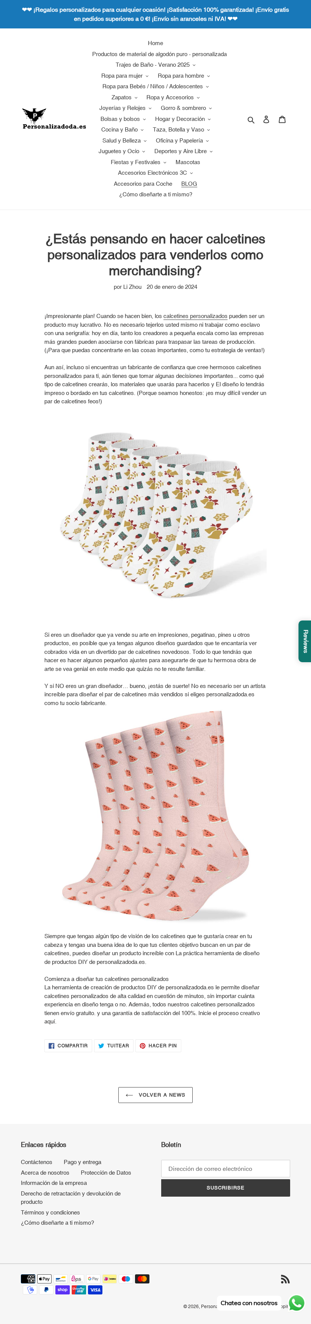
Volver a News (161, 1095)
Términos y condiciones (50, 1212)
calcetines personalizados (195, 316)
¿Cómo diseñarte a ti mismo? (57, 1222)
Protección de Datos (106, 1172)
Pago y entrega (82, 1162)
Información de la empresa (54, 1183)
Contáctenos (36, 1162)
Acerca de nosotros (45, 1172)
